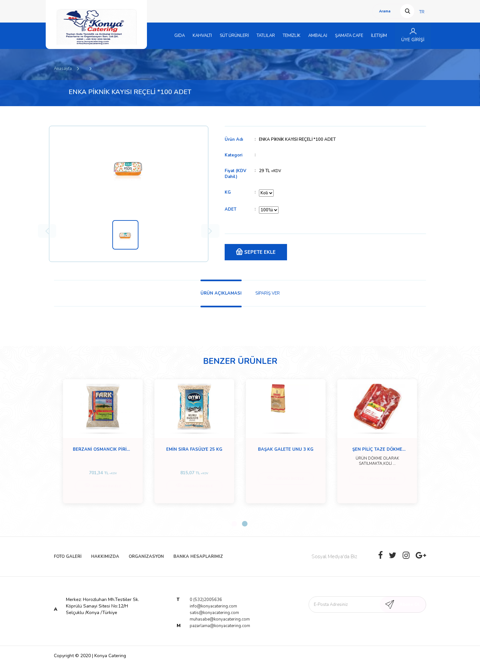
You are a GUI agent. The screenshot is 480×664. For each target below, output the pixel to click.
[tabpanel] (103, 441)
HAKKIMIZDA (105, 556)
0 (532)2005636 (206, 600)
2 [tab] (245, 523)
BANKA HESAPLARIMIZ (198, 556)
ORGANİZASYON (146, 556)
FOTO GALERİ (68, 556)
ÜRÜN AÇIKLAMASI (221, 293)
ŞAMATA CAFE (349, 36)
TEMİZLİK (291, 36)
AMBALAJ (317, 36)
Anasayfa (63, 69)
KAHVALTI (202, 36)
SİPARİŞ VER (267, 293)
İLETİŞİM (379, 36)
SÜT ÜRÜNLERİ (234, 36)
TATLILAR (266, 36)
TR (422, 12)
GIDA (179, 36)
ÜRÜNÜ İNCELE (106, 486)
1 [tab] (234, 523)
